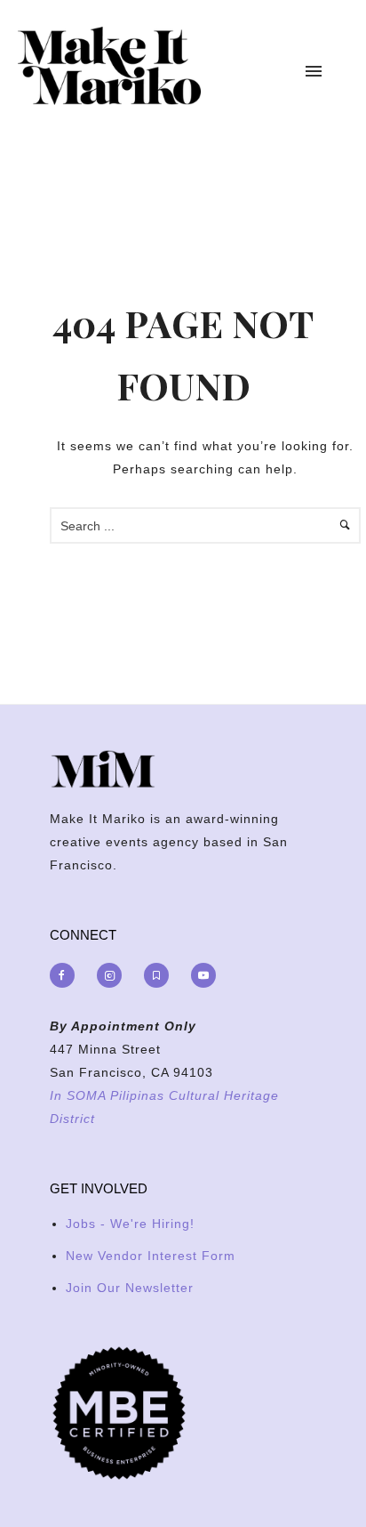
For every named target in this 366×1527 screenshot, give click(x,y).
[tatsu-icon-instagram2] (114, 975)
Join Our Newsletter (130, 1288)
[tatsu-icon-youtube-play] (203, 975)
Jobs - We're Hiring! (130, 1223)
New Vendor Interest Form (150, 1255)
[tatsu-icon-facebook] (67, 975)
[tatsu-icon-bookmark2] (161, 975)
